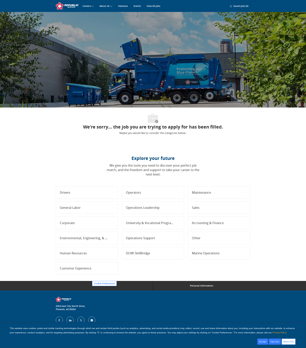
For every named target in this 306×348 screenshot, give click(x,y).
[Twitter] (80, 320)
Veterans (123, 5)
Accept (262, 341)
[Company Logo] (68, 6)
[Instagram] (91, 320)
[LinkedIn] (70, 320)
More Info (288, 341)
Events (137, 5)
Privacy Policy (279, 332)
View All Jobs (153, 5)
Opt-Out (274, 341)
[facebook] (59, 320)
